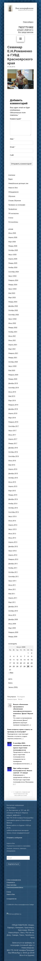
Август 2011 (12, 581)
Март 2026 (12, 241)
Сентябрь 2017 (13, 426)
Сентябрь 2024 (13, 272)
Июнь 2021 (12, 340)
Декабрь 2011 (13, 563)
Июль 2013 (12, 533)
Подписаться (13, 864)
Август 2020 (12, 366)
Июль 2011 (12, 585)
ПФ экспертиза (13, 213)
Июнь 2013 (12, 538)
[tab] (11, 696)
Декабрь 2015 (13, 473)
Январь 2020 (12, 379)
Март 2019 (12, 400)
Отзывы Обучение (14, 200)
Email (12, 147)
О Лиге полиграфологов (14, 880)
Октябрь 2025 (13, 250)
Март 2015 (12, 490)
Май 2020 (11, 370)
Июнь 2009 (12, 624)
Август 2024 (12, 276)
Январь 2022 (12, 327)
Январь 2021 (12, 357)
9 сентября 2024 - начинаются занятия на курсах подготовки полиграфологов (21, 746)
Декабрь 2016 (13, 448)
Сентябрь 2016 (13, 456)
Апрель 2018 (12, 413)
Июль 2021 (12, 336)
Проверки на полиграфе (16, 205)
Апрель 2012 (12, 555)
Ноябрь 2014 (12, 503)
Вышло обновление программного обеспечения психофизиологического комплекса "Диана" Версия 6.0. (23, 710)
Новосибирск (28, 22)
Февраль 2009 (13, 632)
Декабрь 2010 (13, 606)
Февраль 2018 (13, 422)
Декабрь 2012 (13, 546)
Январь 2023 (12, 302)
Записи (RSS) (13, 687)
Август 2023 (12, 289)
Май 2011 (11, 593)
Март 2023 (12, 297)
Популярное (11, 696)
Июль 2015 (12, 482)
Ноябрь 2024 (12, 267)
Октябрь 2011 (13, 572)
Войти (10, 683)
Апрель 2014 (12, 525)
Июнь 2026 (12, 233)
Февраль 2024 (13, 280)
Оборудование (13, 192)
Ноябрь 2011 (12, 568)
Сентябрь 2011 (13, 576)
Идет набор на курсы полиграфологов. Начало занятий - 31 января (22, 770)
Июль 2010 (12, 615)
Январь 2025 (12, 263)
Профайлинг (12, 209)
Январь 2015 (12, 495)
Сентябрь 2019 (13, 387)
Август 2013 (12, 529)
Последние (21, 696)
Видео (10, 179)
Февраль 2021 (13, 353)
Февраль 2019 (13, 405)
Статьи (10, 218)
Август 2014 (12, 516)
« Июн (10, 672)
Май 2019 (11, 396)
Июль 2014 (12, 520)
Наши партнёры (11, 885)
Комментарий (16, 119)
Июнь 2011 (12, 589)
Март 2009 (12, 628)
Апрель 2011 (12, 598)
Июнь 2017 (12, 435)
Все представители (25, 32)
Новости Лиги (13, 187)
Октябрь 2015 (13, 478)
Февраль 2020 (13, 375)
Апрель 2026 (12, 237)
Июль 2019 (12, 392)
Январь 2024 (12, 284)
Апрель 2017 (12, 439)
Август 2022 (12, 319)
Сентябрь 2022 (13, 314)
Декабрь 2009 (13, 619)
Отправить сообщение (14, 837)
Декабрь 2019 (13, 383)
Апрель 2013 (12, 542)
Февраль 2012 (13, 559)
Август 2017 (12, 430)
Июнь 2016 (12, 460)
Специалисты (11, 882)
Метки (20, 699)
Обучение (11, 196)
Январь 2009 (12, 636)
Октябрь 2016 (13, 452)
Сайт (12, 155)
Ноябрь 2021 (12, 332)
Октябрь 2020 (13, 362)
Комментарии (12, 699)
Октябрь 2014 (13, 508)
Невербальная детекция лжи (18, 183)
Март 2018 (12, 417)
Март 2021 (12, 349)
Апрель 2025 (12, 259)
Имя (12, 139)
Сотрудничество (12, 899)
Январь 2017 (12, 443)
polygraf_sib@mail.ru (25, 30)
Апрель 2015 (12, 486)
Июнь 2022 (12, 323)
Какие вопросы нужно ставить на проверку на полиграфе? (19, 730)
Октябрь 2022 (13, 310)
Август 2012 (12, 551)
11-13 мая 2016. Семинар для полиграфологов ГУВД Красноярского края (21, 793)
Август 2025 (12, 254)
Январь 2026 (12, 246)
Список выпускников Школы (15, 887)
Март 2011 (12, 602)
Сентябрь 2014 (13, 512)
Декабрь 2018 (13, 409)
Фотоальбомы (13, 222)
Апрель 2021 (12, 345)
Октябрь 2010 (13, 611)
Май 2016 (11, 465)
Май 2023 (11, 293)
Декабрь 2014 (13, 499)
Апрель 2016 (12, 469)
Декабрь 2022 (13, 306)
